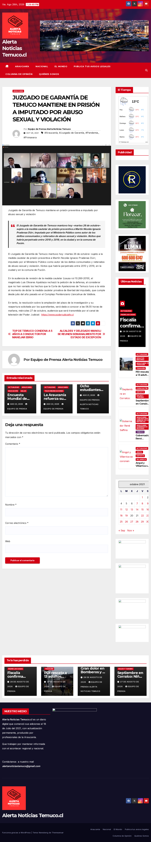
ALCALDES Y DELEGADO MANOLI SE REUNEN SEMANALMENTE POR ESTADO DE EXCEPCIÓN (79, 334)
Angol (139, 452)
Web (7, 541)
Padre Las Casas (128, 315)
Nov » (130, 530)
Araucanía (22, 66)
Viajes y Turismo (140, 396)
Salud (23, 391)
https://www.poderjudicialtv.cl (57, 314)
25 (121, 521)
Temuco (140, 432)
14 (137, 509)
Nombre (11, 504)
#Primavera (30, 137)
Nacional (42, 66)
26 (126, 521)
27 (131, 521)
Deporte (140, 392)
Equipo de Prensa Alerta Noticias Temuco (49, 129)
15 (142, 509)
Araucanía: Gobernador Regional (142, 426)
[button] (146, 70)
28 (137, 521)
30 (147, 521)
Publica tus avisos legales (92, 66)
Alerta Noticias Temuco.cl (14, 48)
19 (126, 515)
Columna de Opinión (18, 74)
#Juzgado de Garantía (71, 132)
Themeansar (58, 832)
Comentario (12, 443)
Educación (13, 391)
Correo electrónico (16, 522)
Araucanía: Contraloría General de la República (142, 419)
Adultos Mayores (140, 358)
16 (147, 509)
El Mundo (61, 66)
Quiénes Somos (49, 74)
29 (142, 521)
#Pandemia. (92, 132)
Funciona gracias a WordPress (16, 832)
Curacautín (142, 388)
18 (121, 515)
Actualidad (13, 387)
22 (142, 515)
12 (126, 509)
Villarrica (141, 459)
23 (147, 515)
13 (132, 509)
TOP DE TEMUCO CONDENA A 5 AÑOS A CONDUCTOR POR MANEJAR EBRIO (32, 334)
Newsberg (43, 832)
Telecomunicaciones (54, 391)
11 (121, 509)
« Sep (122, 530)
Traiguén (141, 368)
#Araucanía (51, 132)
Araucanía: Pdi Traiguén (143, 364)
